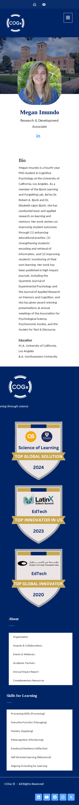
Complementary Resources (28, 680)
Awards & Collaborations (27, 645)
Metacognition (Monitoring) (27, 739)
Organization (20, 637)
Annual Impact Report (26, 671)
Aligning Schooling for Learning (29, 766)
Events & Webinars (24, 654)
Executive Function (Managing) (29, 722)
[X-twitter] (71, 797)
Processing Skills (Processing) (28, 713)
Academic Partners (24, 663)
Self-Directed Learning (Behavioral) (31, 757)
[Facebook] (54, 797)
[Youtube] (46, 797)
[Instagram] (62, 797)
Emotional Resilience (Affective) (29, 748)
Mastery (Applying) (22, 731)
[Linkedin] (38, 797)
